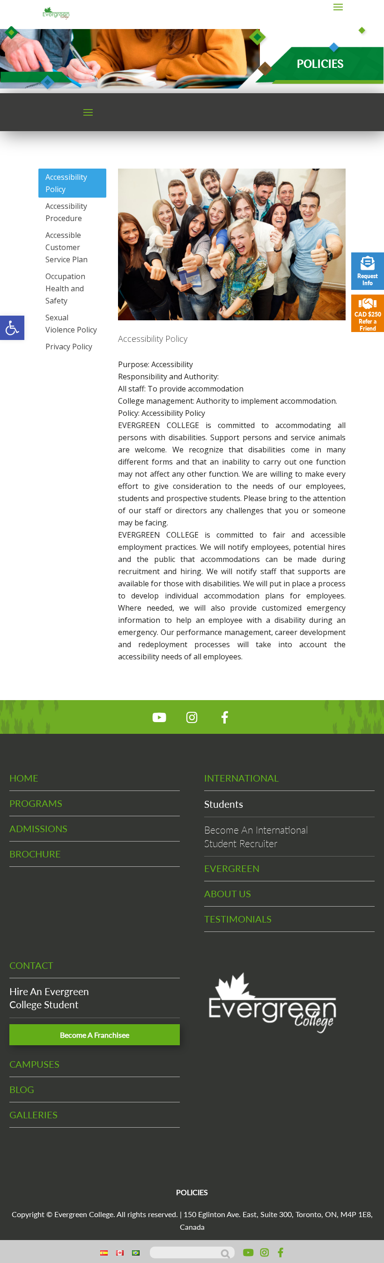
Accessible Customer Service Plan (66, 247)
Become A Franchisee (94, 1034)
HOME (23, 777)
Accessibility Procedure (66, 212)
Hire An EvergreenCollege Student (49, 997)
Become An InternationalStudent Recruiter (256, 836)
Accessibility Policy (66, 183)
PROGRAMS (35, 803)
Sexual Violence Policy (71, 323)
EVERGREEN (231, 868)
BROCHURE (35, 853)
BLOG (21, 1089)
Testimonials (238, 918)
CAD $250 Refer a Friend (367, 321)
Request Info (367, 280)
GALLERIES (33, 1114)
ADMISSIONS (38, 828)
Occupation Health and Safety (65, 288)
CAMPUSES (34, 1064)
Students (223, 804)
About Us (227, 893)
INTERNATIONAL (241, 777)
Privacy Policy (68, 346)
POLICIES (192, 1192)
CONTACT (31, 965)
